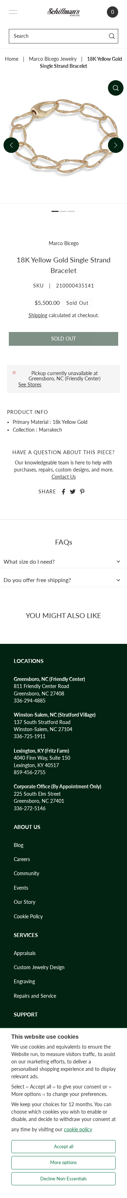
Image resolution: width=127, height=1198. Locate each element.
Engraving (24, 981)
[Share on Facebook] (63, 491)
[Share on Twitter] (72, 491)
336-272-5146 (30, 808)
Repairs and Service (35, 996)
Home (11, 59)
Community (26, 873)
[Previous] (11, 145)
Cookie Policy (28, 916)
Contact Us (64, 477)
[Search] (112, 36)
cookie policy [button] (78, 1129)
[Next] (115, 145)
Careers (22, 859)
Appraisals (25, 953)
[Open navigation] (13, 12)
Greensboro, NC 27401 (39, 801)
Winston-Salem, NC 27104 (43, 729)
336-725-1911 (30, 736)
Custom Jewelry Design (39, 967)
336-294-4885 (30, 701)
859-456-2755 (30, 772)
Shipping (38, 315)
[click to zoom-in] (115, 88)
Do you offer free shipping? (37, 580)
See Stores (29, 384)
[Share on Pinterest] (82, 491)
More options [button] (63, 1162)
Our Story (24, 902)
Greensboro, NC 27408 (39, 693)
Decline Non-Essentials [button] (63, 1178)
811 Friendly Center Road (41, 686)
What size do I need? (29, 561)
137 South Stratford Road (42, 722)
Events (21, 888)
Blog (18, 845)
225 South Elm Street (37, 794)
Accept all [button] (63, 1146)
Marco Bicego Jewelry (53, 59)
